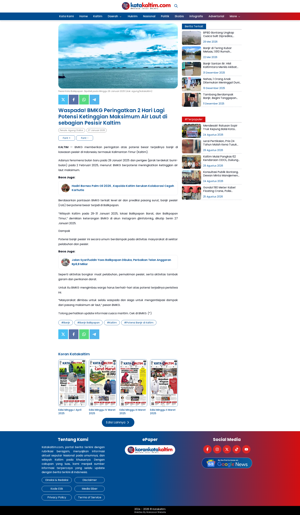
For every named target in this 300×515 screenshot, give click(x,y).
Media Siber (90, 489)
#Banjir (65, 322)
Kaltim (97, 16)
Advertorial (216, 16)
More (233, 16)
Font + (66, 138)
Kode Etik (57, 489)
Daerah (113, 16)
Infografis (196, 16)
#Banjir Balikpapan (88, 322)
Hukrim (133, 16)
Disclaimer (89, 480)
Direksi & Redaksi (56, 480)
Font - (85, 138)
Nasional (149, 16)
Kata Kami (66, 16)
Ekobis (179, 16)
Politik (165, 16)
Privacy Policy (56, 497)
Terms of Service (89, 497)
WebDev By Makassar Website (150, 512)
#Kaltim (112, 322)
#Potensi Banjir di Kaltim (138, 322)
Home (83, 16)
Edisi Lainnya (115, 422)
